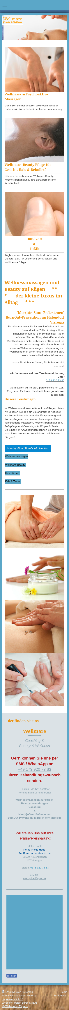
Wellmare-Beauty (15, 464)
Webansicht (60, 995)
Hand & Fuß (12, 473)
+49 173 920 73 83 (34, 769)
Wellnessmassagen (16, 456)
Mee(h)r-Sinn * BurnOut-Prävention (27, 448)
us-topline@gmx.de (34, 878)
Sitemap (28, 991)
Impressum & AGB (12, 999)
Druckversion (13, 991)
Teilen (13, 976)
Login (64, 991)
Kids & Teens (12, 481)
